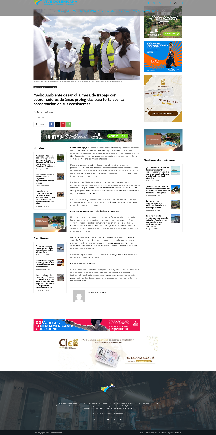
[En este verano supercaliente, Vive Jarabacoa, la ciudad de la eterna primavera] (175, 204)
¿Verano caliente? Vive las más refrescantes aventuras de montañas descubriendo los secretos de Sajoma (158, 189)
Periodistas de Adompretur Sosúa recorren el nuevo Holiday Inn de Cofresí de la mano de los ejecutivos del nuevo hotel (45, 197)
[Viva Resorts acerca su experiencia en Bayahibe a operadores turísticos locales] (60, 176)
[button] (170, 3)
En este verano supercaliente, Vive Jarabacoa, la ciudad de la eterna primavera (157, 204)
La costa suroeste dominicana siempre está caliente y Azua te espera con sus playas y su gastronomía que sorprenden (157, 221)
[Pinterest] (63, 124)
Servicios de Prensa (45, 112)
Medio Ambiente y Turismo (45, 87)
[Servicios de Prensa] (79, 296)
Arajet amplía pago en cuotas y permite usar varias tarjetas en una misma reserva (45, 263)
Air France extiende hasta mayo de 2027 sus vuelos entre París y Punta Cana (45, 249)
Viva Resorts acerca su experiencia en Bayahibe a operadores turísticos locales (45, 179)
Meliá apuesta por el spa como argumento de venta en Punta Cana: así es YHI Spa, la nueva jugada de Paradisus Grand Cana (45, 161)
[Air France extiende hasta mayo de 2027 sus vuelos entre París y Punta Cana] (60, 248)
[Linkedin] (108, 419)
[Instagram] (154, 3)
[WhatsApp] (68, 124)
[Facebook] (148, 3)
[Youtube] (121, 419)
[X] (160, 3)
